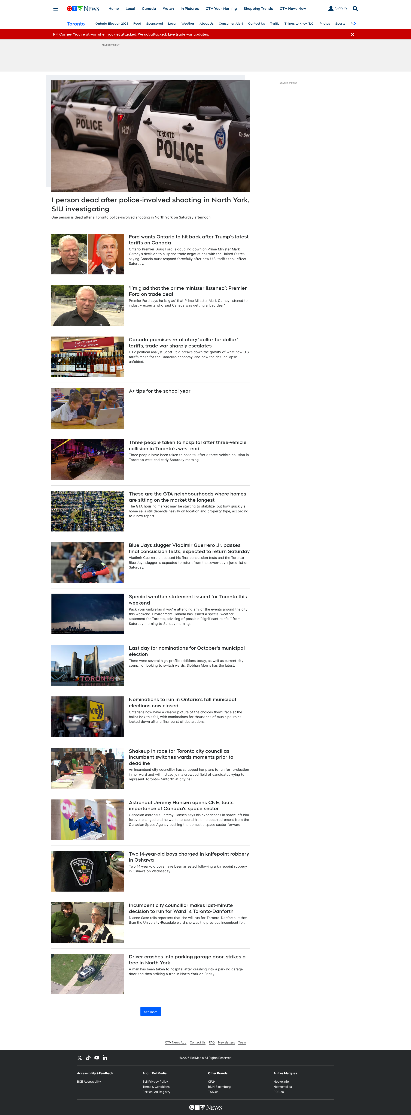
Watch (168, 9)
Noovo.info (281, 1081)
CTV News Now (293, 9)
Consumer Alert (231, 23)
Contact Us (256, 23)
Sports (340, 23)
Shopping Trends (258, 9)
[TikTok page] (88, 1057)
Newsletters (226, 1042)
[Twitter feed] (79, 1057)
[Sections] (55, 8)
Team (242, 1042)
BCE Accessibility (89, 1081)
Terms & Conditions (156, 1086)
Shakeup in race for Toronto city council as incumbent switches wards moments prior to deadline (181, 757)
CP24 (212, 1081)
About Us (207, 23)
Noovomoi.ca (283, 1086)
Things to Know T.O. (299, 23)
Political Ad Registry (156, 1092)
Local (130, 9)
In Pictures (190, 9)
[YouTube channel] (96, 1057)
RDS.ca (279, 1092)
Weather (188, 23)
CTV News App (175, 1042)
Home (114, 9)
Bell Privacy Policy (155, 1081)
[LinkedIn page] (105, 1057)
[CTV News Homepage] (83, 8)
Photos (325, 23)
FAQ (212, 1042)
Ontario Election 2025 (111, 23)
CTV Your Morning (221, 9)
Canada (149, 9)
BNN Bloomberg (219, 1086)
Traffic (274, 23)
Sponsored (154, 23)
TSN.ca (213, 1092)
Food (137, 23)
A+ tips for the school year (160, 391)
